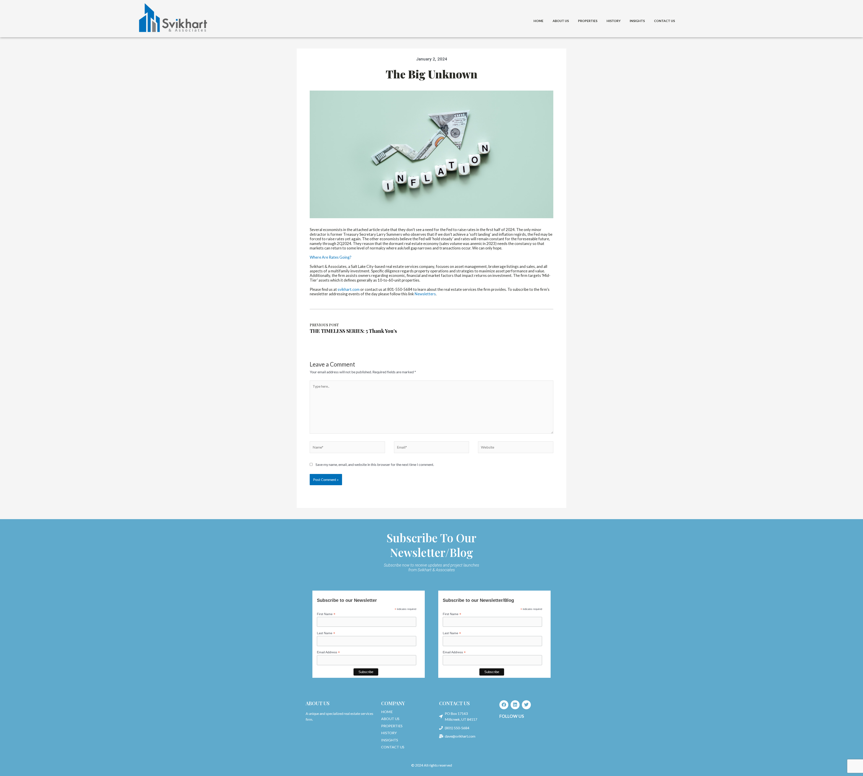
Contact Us (664, 21)
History (614, 21)
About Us (561, 21)
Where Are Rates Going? (330, 257)
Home (538, 21)
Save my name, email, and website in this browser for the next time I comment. (375, 464)
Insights (637, 21)
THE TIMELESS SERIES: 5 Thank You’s (353, 330)
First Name (326, 614)
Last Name (326, 633)
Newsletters (425, 293)
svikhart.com (349, 289)
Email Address (328, 652)
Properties (587, 21)
